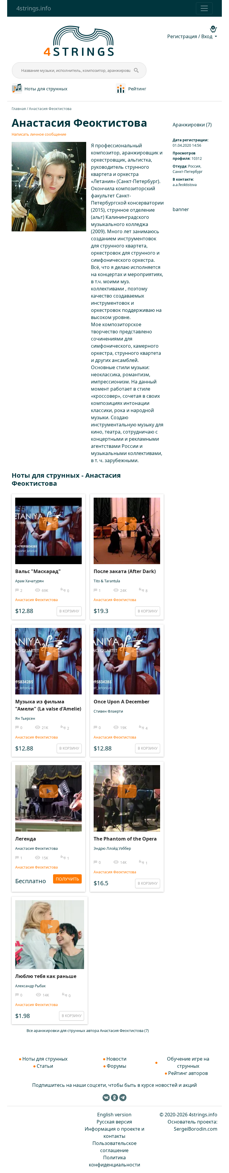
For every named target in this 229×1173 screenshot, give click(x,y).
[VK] (106, 1097)
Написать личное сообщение (39, 134)
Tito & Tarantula (107, 581)
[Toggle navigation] (204, 8)
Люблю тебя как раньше (45, 976)
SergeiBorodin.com (195, 1129)
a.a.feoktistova (185, 184)
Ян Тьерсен (25, 718)
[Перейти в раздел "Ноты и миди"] (17, 88)
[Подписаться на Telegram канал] (122, 1097)
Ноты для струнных (45, 89)
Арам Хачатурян (29, 581)
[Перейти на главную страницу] (79, 40)
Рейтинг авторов (188, 1073)
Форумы (116, 1066)
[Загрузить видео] (48, 521)
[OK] (114, 1097)
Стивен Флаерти (108, 711)
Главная (19, 108)
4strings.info (33, 8)
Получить (67, 879)
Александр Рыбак (30, 985)
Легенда (25, 838)
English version (114, 1114)
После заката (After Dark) (125, 571)
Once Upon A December (121, 701)
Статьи (45, 1066)
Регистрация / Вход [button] (190, 36)
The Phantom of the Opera (125, 838)
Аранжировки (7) (192, 124)
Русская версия (114, 1121)
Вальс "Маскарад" (38, 571)
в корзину (69, 611)
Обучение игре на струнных (188, 1062)
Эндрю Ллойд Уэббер (112, 848)
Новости (116, 1059)
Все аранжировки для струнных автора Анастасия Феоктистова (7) (88, 1030)
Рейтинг (137, 89)
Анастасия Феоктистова (36, 599)
